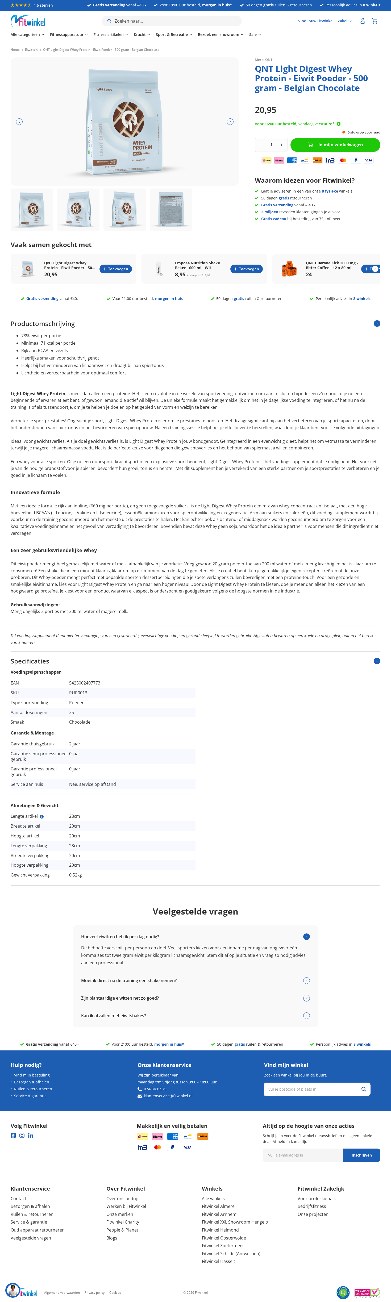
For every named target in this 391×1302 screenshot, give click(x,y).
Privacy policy (95, 1292)
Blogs (111, 1238)
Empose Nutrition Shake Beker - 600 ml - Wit (197, 265)
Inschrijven (362, 1155)
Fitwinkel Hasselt (218, 1261)
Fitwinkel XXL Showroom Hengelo (235, 1222)
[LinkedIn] (30, 1135)
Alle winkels (213, 1198)
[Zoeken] (364, 1089)
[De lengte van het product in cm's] (42, 817)
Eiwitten (31, 50)
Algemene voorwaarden (62, 1292)
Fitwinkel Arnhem (219, 1214)
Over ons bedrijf (122, 1198)
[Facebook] (13, 1135)
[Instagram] (21, 1135)
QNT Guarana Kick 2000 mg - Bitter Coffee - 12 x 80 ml (332, 265)
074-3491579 (155, 1088)
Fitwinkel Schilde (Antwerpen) (231, 1254)
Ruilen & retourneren (33, 1088)
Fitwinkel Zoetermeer (223, 1246)
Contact (18, 1198)
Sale (253, 34)
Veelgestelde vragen (31, 1238)
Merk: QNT (263, 59)
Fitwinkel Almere (218, 1206)
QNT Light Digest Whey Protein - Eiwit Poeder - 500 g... (69, 265)
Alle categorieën (25, 34)
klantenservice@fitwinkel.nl (168, 1095)
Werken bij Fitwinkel (126, 1206)
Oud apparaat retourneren (38, 1230)
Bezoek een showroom (218, 34)
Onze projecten (313, 1214)
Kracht (140, 34)
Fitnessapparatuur (67, 34)
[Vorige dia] (19, 121)
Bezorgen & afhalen (31, 1081)
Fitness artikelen (109, 34)
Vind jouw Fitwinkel (316, 20)
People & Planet (122, 1230)
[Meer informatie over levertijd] (338, 124)
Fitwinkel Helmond (220, 1230)
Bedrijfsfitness (312, 1206)
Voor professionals (317, 1198)
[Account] (363, 21)
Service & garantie (30, 1095)
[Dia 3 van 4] (124, 210)
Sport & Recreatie (172, 34)
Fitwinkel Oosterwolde (224, 1238)
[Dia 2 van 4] (78, 210)
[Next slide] (375, 269)
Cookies (115, 1292)
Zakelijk (345, 20)
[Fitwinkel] (24, 1293)
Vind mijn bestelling (32, 1075)
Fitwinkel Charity (122, 1222)
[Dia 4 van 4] (171, 210)
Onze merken (119, 1214)
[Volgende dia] (230, 121)
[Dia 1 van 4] (32, 210)
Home (15, 50)
